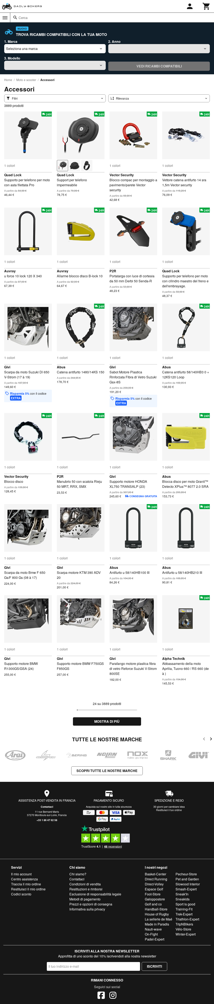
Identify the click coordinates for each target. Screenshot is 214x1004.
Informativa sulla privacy (87, 909)
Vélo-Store (183, 929)
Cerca (23, 17)
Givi (7, 367)
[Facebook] (101, 996)
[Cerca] (15, 17)
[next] (211, 739)
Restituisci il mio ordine (28, 889)
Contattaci (47, 806)
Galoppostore (155, 899)
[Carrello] (206, 6)
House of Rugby (157, 914)
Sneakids (183, 899)
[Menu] (5, 18)
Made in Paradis (157, 924)
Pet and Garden (187, 879)
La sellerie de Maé (158, 919)
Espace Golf (154, 889)
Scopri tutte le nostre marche (107, 770)
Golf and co (153, 904)
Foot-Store (152, 894)
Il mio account (21, 874)
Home (8, 80)
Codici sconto (21, 894)
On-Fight (151, 934)
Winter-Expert (186, 934)
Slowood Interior (188, 884)
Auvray (10, 271)
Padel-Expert (154, 939)
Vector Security (122, 174)
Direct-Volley (154, 884)
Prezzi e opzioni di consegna (90, 904)
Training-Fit (184, 909)
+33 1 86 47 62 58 (47, 820)
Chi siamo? (77, 874)
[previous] (204, 739)
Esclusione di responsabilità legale (95, 894)
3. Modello (12, 58)
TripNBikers (184, 924)
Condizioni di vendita (85, 884)
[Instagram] (113, 996)
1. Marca (10, 41)
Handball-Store (156, 909)
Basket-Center (155, 874)
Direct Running (156, 879)
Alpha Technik (173, 658)
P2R (113, 271)
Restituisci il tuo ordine (169, 810)
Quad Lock (13, 174)
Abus (61, 367)
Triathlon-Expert (187, 919)
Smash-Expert (186, 889)
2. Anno (114, 41)
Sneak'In (182, 894)
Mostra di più (107, 721)
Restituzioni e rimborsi (85, 889)
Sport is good (185, 904)
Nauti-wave (153, 929)
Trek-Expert (184, 914)
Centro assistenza (24, 879)
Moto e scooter (26, 80)
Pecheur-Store (186, 874)
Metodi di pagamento (85, 899)
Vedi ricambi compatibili (159, 66)
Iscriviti (154, 966)
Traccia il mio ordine (26, 884)
